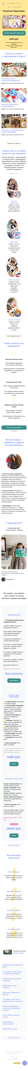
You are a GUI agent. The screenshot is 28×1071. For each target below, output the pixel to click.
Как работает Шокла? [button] (19, 951)
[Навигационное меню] (4, 3)
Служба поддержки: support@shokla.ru (14, 1051)
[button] (14, 22)
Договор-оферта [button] (14, 1054)
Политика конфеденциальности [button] (14, 1052)
